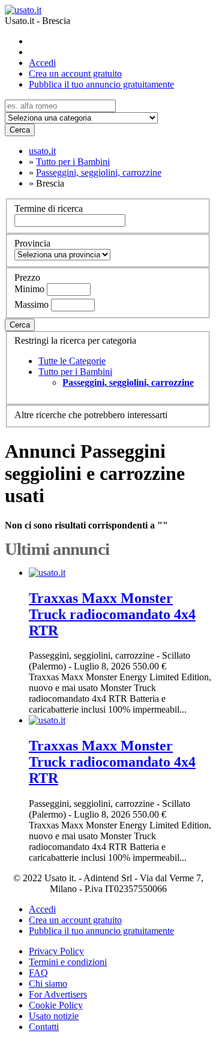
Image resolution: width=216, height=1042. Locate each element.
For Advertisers (58, 994)
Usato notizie (54, 1016)
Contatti (44, 1027)
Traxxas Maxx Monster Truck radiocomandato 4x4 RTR (112, 614)
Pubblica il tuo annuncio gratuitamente (101, 84)
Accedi (42, 63)
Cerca (20, 129)
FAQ (38, 973)
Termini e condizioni (68, 962)
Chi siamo (48, 983)
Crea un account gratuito (75, 73)
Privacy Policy (56, 951)
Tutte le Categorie (72, 361)
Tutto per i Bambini (75, 372)
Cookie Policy (56, 1005)
